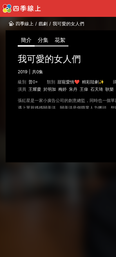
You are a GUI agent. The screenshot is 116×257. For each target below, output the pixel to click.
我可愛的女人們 (68, 23)
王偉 (84, 89)
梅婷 (62, 89)
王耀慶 (34, 89)
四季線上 (24, 23)
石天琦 (96, 89)
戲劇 (43, 23)
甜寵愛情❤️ (68, 82)
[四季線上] (22, 8)
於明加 (49, 89)
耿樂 (109, 89)
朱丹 (73, 89)
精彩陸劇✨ (93, 82)
